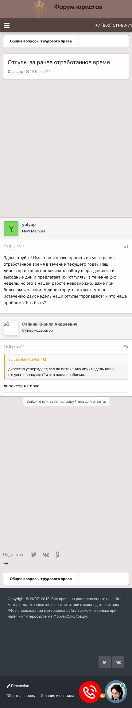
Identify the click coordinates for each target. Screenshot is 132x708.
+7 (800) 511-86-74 (113, 25)
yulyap (17, 71)
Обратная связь (20, 695)
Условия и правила (57, 695)
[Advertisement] (66, 148)
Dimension (19, 685)
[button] (6, 25)
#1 (126, 246)
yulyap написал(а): (24, 359)
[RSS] (103, 695)
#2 (126, 346)
